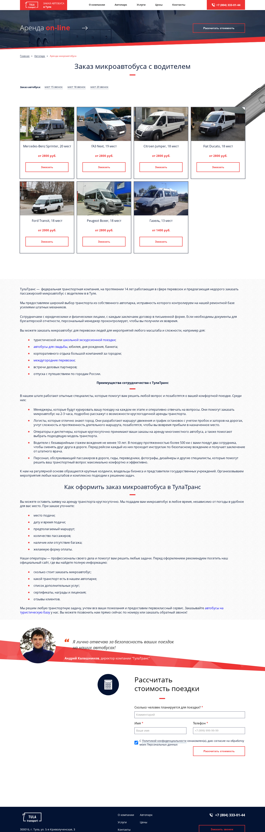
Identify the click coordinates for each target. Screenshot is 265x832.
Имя (138, 723)
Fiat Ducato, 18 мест (218, 146)
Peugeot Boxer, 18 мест (104, 221)
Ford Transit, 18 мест (47, 221)
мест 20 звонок (99, 87)
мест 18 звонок (77, 87)
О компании (97, 4)
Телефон (199, 723)
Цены (159, 4)
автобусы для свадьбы (50, 347)
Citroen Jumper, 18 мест (161, 146)
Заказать (47, 167)
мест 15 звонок (54, 87)
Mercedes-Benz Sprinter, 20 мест (47, 146)
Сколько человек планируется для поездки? (167, 707)
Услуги (141, 4)
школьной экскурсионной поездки (89, 340)
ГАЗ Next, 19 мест (104, 146)
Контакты (178, 4)
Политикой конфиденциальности (164, 741)
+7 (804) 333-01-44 (228, 5)
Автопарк (121, 4)
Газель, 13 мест (161, 221)
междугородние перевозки (54, 360)
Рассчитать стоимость (219, 28)
